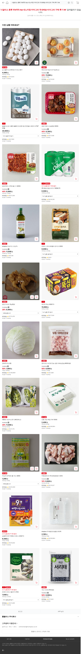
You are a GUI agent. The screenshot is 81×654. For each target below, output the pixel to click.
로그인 (20, 611)
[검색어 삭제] (68, 3)
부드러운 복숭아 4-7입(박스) (50, 70)
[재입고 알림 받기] (32, 297)
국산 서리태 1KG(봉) (48, 590)
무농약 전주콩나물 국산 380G (11, 476)
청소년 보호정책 (68, 631)
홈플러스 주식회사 (9, 608)
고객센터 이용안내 (9, 615)
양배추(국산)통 (6, 363)
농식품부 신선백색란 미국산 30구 (12, 70)
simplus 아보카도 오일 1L (10, 246)
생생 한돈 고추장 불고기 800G (11, 186)
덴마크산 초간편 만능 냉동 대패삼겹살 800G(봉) (56, 363)
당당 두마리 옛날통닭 (8, 304)
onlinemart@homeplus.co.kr (28, 619)
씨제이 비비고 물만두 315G (10, 592)
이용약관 (26, 631)
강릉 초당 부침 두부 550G (49, 419)
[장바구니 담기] (36, 63)
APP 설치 (61, 611)
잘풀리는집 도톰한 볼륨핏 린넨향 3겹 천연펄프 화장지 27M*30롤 (20, 127)
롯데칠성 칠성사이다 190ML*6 (51, 188)
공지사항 (9, 631)
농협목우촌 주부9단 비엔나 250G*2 (13, 536)
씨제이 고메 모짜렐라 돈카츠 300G (52, 246)
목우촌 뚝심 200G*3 (48, 304)
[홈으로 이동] (7, 2)
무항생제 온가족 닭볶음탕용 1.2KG (52, 476)
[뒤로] (3, 2)
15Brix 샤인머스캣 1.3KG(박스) (11, 419)
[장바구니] (77, 2)
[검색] (72, 3)
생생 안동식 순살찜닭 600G (50, 126)
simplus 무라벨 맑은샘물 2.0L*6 (51, 531)
